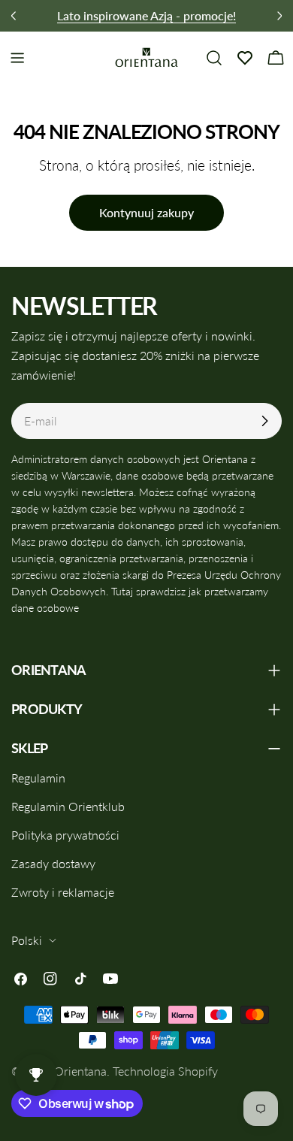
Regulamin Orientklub (68, 806)
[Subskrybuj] (264, 421)
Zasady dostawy (53, 863)
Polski (26, 940)
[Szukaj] (214, 58)
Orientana (80, 1071)
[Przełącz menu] (17, 58)
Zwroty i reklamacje (62, 892)
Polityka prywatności (65, 835)
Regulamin (38, 777)
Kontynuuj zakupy (146, 212)
